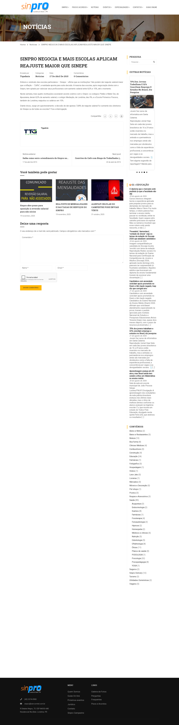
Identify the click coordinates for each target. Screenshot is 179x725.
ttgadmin (25, 76)
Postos (132, 493)
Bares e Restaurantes (138, 434)
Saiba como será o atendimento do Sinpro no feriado (45, 159)
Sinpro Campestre (76, 713)
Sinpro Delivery (135, 573)
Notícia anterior (29, 154)
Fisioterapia (137, 518)
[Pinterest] (116, 116)
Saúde (132, 500)
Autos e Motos (135, 431)
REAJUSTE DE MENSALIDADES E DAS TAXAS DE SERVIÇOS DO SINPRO (71, 207)
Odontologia (137, 540)
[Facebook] (105, 116)
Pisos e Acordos (79, 7)
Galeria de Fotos (98, 691)
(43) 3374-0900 (30, 699)
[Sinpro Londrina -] (35, 7)
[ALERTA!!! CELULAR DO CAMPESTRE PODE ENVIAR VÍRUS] (107, 190)
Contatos (137, 7)
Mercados (133, 482)
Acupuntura (136, 504)
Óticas (134, 547)
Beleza (132, 438)
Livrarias (133, 478)
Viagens (132, 584)
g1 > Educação (140, 184)
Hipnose (135, 525)
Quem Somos (74, 691)
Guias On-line (74, 696)
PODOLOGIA (137, 555)
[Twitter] (110, 116)
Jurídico (71, 704)
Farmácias (133, 460)
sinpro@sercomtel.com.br (34, 704)
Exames (135, 511)
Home (23, 44)
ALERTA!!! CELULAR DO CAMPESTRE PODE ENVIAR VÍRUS (105, 207)
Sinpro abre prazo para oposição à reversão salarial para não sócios (34, 208)
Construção (134, 453)
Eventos (107, 7)
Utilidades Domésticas (139, 580)
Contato (71, 708)
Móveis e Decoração (138, 485)
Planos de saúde (139, 551)
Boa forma (133, 442)
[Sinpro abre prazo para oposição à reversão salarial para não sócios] (36, 190)
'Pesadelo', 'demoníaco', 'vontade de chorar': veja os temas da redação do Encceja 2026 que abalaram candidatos (142, 235)
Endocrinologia (138, 507)
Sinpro (65, 7)
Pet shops (133, 489)
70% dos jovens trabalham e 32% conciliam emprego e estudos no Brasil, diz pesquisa (142, 331)
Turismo (132, 576)
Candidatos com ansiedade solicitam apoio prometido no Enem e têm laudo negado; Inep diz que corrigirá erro (142, 285)
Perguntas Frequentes (96, 698)
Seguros (133, 569)
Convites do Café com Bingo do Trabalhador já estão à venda (98, 159)
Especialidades (121, 7)
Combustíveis (135, 449)
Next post (116, 154)
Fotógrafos (134, 464)
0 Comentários (81, 76)
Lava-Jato (133, 474)
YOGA (134, 566)
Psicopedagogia (139, 562)
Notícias (95, 7)
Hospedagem (135, 467)
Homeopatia (137, 529)
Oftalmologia (137, 544)
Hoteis (132, 471)
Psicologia (136, 558)
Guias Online (151, 7)
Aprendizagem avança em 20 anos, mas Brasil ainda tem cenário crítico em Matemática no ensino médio (142, 374)
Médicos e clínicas (140, 533)
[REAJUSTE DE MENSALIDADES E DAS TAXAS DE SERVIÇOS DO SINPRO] (72, 190)
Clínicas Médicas (136, 445)
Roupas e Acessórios (138, 496)
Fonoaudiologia (138, 522)
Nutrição (135, 536)
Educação (133, 456)
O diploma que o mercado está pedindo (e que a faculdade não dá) (142, 191)
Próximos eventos (76, 700)
